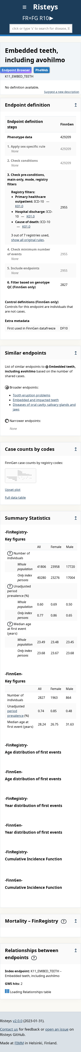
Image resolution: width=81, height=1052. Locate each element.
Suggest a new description (61, 92)
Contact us (9, 1029)
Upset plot (12, 490)
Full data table (15, 497)
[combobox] (40, 28)
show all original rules (27, 240)
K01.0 (19, 206)
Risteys (45, 7)
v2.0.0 (17, 1020)
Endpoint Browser (16, 70)
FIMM (19, 1043)
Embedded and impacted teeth (36, 400)
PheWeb (41, 70)
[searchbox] (40, 28)
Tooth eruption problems (31, 395)
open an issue (56, 1029)
